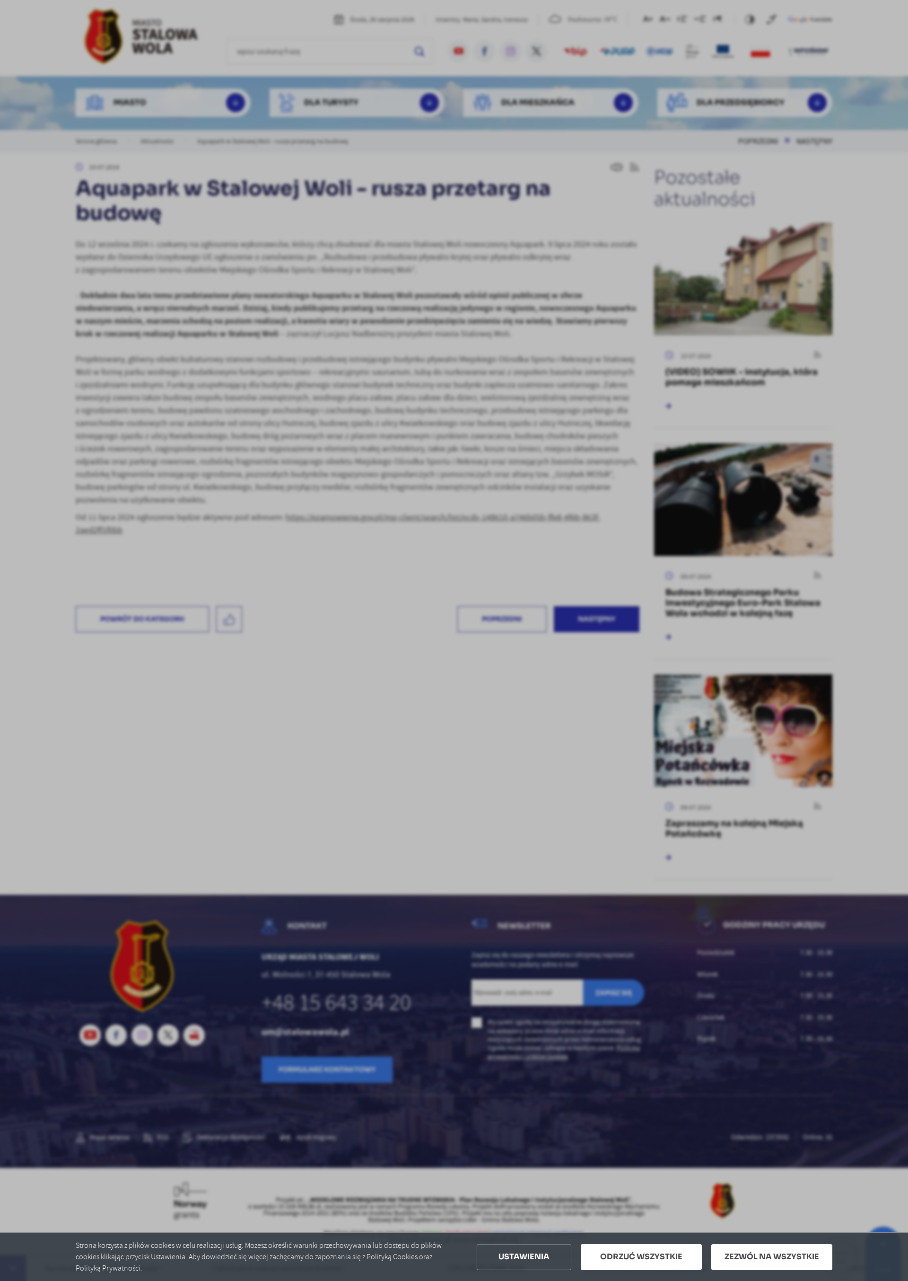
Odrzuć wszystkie (641, 1257)
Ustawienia (524, 1257)
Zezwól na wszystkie (772, 1257)
